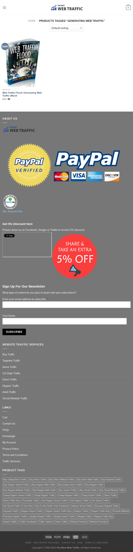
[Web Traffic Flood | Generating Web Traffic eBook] (22, 62)
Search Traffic (10, 521)
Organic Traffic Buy (100, 511)
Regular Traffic (85, 516)
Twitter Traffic (61, 521)
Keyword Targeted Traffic (107, 506)
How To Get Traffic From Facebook (51, 506)
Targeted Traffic (11, 360)
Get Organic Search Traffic (54, 500)
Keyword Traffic (10, 511)
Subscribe (14, 331)
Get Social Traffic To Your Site (17, 506)
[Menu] (4, 8)
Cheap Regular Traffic (68, 495)
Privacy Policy (10, 448)
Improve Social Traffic (81, 506)
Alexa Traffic (9, 367)
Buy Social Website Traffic (112, 490)
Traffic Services (11, 461)
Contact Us (8, 423)
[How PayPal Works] (63, 165)
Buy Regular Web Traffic (44, 490)
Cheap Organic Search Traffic (17, 495)
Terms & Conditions (96, 543)
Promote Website (121, 511)
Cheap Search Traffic (92, 495)
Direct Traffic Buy (11, 500)
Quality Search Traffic (64, 516)
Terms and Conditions (15, 455)
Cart (4, 417)
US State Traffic (11, 373)
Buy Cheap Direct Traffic (15, 479)
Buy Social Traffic (88, 490)
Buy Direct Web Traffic (88, 479)
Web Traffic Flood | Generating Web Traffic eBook (22, 94)
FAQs (5, 430)
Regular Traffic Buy (104, 516)
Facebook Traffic (31, 500)
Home (32, 21)
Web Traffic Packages (46, 543)
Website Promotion (99, 521)
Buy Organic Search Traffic (16, 485)
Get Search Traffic (100, 500)
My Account (9, 442)
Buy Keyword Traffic (111, 479)
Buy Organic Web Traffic (43, 485)
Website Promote (79, 521)
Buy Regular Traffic (94, 485)
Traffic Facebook (28, 521)
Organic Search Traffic (31, 511)
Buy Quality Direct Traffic (70, 485)
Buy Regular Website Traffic (16, 490)
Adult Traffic (9, 392)
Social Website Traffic (14, 398)
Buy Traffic (8, 354)
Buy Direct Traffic (38, 479)
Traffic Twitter (45, 521)
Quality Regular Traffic (40, 516)
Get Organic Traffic (79, 500)
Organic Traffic (10, 385)
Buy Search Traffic (68, 490)
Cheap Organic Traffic (44, 495)
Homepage (8, 436)
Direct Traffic (9, 379)
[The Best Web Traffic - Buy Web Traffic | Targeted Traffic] (66, 7)
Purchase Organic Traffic (15, 516)
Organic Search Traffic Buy (58, 511)
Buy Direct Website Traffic (61, 479)
